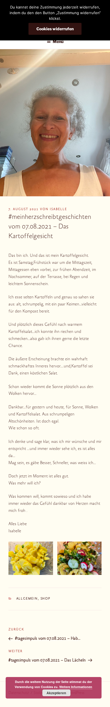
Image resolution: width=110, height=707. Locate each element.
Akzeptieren (56, 692)
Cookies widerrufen (55, 28)
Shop (46, 598)
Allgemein (27, 598)
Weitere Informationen (75, 687)
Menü (58, 41)
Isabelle (58, 209)
